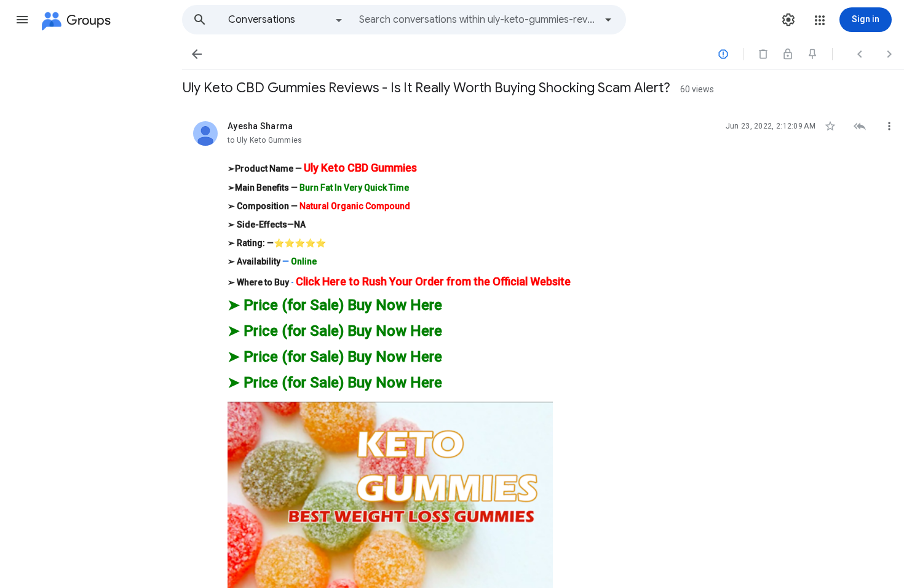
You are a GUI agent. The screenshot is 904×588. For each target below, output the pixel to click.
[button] (22, 19)
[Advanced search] (608, 20)
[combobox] (477, 20)
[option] (286, 20)
